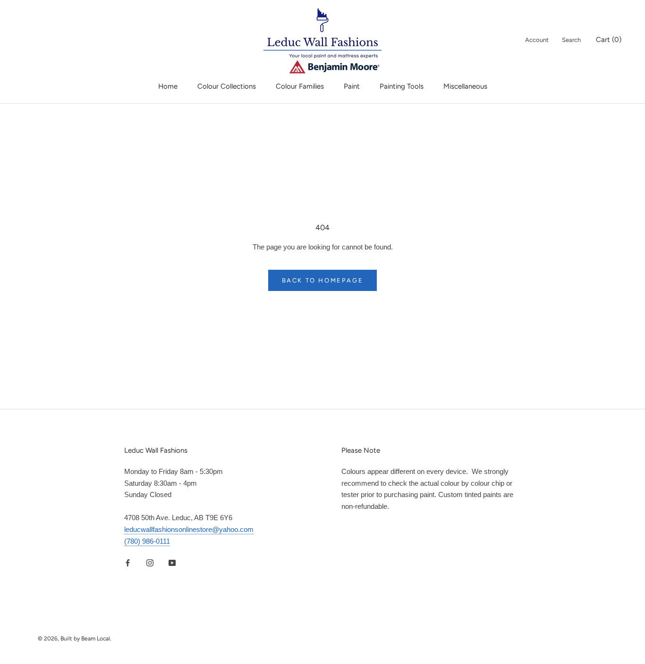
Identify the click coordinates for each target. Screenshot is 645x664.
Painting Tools (402, 86)
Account (537, 39)
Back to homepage (323, 280)
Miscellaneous (465, 86)
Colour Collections (226, 86)
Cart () (608, 39)
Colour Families (300, 86)
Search (571, 39)
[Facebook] (127, 562)
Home (168, 86)
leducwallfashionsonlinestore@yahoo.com (189, 529)
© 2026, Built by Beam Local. (74, 638)
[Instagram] (149, 562)
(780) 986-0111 (147, 541)
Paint (352, 86)
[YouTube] (172, 562)
